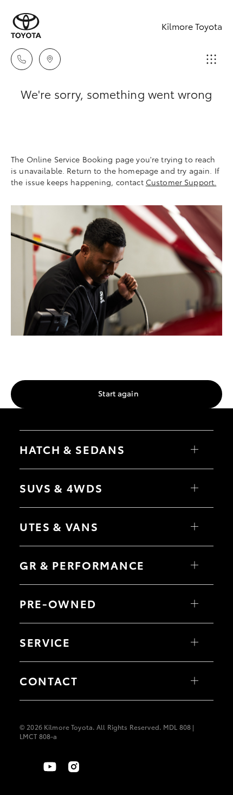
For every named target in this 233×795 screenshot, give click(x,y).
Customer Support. (181, 181)
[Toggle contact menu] (194, 604)
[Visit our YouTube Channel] (49, 766)
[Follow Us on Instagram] (73, 766)
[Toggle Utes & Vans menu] (194, 527)
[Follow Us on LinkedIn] (97, 766)
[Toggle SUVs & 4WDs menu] (194, 488)
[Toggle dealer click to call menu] (22, 59)
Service (45, 641)
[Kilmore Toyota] (26, 26)
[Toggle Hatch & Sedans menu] (194, 450)
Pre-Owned (58, 603)
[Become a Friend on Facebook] (26, 766)
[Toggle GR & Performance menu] (194, 565)
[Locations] (50, 59)
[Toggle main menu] (211, 59)
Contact (49, 680)
